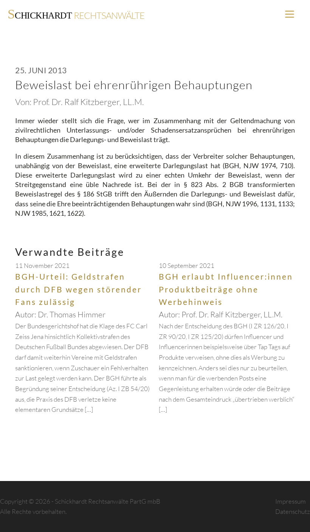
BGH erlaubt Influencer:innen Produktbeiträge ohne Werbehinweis (226, 289)
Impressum (290, 501)
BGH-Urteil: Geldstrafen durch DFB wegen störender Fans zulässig (78, 289)
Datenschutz (292, 511)
